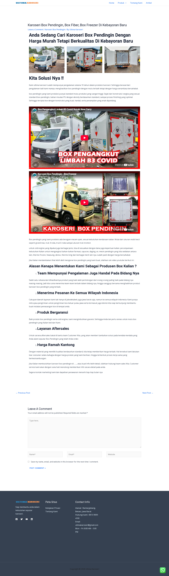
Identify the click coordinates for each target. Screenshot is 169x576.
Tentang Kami (136, 3)
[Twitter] (22, 519)
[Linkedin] (32, 519)
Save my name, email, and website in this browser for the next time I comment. (64, 461)
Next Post (147, 393)
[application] (125, 3)
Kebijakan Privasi (52, 508)
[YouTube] (27, 519)
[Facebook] (17, 519)
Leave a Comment (35, 29)
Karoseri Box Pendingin (55, 29)
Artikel (149, 3)
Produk (121, 3)
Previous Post (23, 393)
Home (111, 3)
